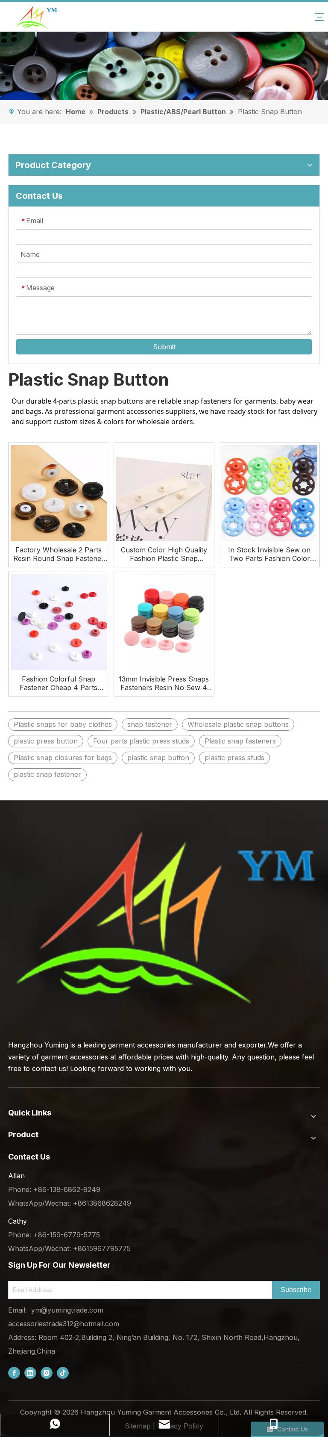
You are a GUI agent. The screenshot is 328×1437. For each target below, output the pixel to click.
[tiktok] (63, 1372)
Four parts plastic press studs (141, 741)
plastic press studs (234, 757)
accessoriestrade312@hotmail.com (63, 1323)
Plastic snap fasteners (240, 741)
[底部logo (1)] (164, 918)
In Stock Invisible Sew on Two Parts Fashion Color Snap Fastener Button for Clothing (269, 554)
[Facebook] (14, 1372)
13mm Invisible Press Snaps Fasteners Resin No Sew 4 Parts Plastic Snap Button (164, 683)
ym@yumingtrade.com (67, 1310)
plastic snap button (158, 757)
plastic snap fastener (47, 774)
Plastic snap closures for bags (63, 757)
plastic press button (46, 741)
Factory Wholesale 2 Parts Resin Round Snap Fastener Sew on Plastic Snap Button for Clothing (58, 554)
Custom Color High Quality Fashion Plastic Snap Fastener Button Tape (164, 554)
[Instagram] (47, 1372)
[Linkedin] (30, 1372)
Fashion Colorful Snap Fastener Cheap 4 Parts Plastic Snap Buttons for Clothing (58, 683)
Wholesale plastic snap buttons (238, 724)
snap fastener (149, 724)
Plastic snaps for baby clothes (63, 724)
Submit (164, 346)
